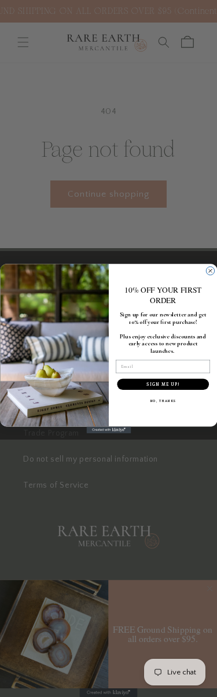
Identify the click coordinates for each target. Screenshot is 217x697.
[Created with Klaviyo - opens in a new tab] (108, 429)
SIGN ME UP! (162, 384)
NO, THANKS (162, 401)
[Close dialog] (210, 271)
